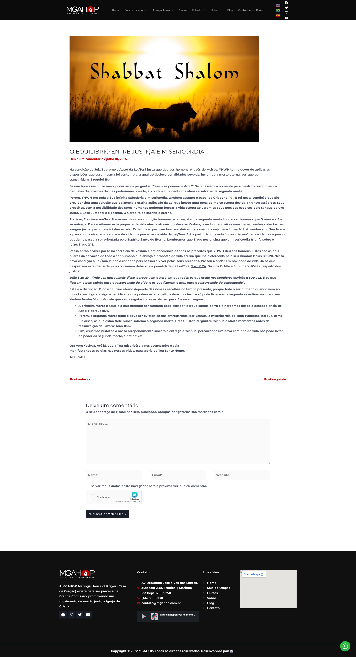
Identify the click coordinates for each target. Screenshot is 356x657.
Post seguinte (277, 379)
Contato (261, 10)
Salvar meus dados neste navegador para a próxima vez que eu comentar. (149, 486)
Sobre (214, 10)
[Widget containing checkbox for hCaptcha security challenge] (114, 497)
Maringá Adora (161, 10)
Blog (230, 10)
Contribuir (244, 10)
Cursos (183, 10)
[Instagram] (286, 12)
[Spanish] (278, 15)
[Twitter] (286, 7)
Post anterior (78, 379)
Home (116, 10)
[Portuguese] (278, 10)
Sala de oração (134, 10)
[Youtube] (286, 17)
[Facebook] (286, 2)
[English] (278, 5)
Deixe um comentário (86, 159)
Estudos (197, 10)
